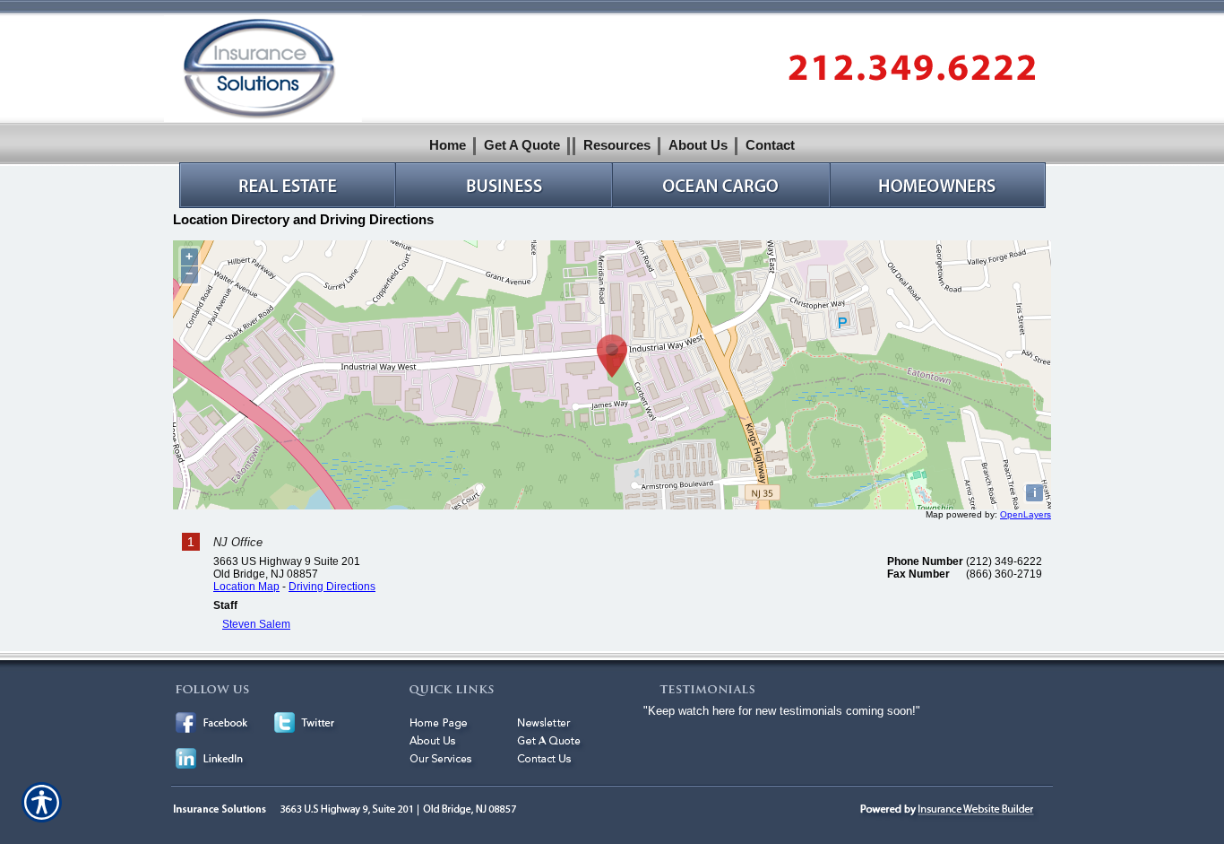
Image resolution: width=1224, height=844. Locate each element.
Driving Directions (332, 586)
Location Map (246, 586)
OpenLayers (1025, 514)
